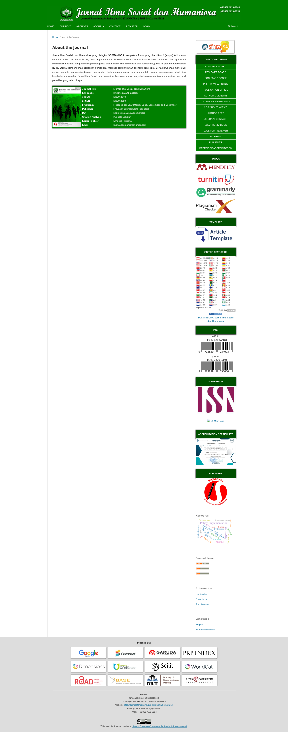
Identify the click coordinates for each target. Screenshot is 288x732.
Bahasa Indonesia (205, 629)
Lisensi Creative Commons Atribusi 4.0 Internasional (159, 726)
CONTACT (114, 26)
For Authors (201, 599)
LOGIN (146, 26)
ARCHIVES (82, 26)
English (199, 624)
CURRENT (65, 26)
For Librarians (202, 604)
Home (55, 37)
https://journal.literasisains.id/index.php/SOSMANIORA (148, 705)
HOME (50, 26)
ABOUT (97, 26)
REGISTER (132, 26)
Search (234, 26)
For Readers (202, 594)
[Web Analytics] (215, 314)
